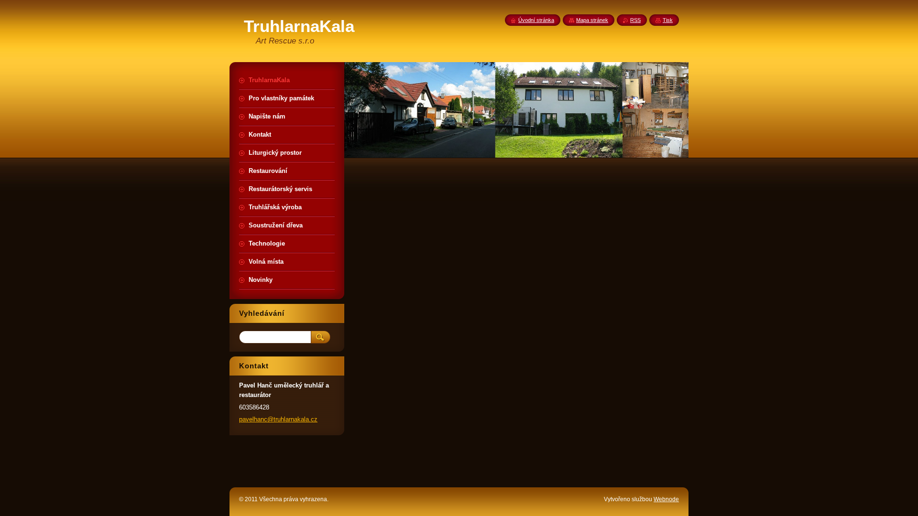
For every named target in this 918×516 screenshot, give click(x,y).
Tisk (668, 20)
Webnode (666, 499)
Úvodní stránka (536, 20)
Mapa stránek (592, 20)
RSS (635, 20)
